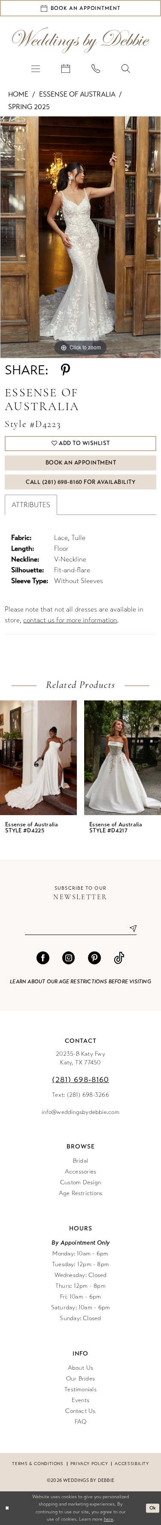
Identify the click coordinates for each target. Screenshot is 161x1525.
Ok (152, 1508)
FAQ (81, 1421)
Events (80, 1400)
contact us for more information (70, 620)
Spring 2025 (29, 107)
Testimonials (80, 1389)
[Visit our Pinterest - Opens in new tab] (94, 957)
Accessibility (132, 1463)
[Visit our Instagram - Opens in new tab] (68, 957)
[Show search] (126, 68)
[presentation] (69, 757)
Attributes (31, 505)
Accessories (81, 1171)
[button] (36, 68)
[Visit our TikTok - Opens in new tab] (119, 957)
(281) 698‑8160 (80, 1079)
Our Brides (80, 1378)
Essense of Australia (77, 94)
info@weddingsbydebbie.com (80, 1112)
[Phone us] (96, 68)
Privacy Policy (89, 1463)
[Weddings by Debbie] (80, 40)
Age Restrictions (81, 1193)
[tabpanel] (80, 237)
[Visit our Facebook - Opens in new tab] (42, 957)
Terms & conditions (37, 1463)
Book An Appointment (81, 462)
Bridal (80, 1160)
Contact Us (80, 1411)
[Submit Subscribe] (130, 929)
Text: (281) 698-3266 (80, 1094)
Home (18, 94)
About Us (81, 1367)
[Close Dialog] (7, 1508)
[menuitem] (36, 68)
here (108, 1519)
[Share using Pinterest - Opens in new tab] (65, 370)
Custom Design (80, 1182)
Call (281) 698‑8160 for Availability (80, 482)
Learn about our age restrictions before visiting (80, 982)
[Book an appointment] (66, 68)
